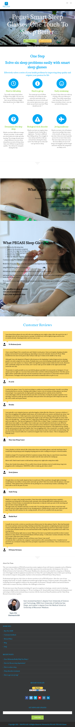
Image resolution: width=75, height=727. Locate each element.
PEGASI (52, 724)
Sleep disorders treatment (12, 671)
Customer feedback (10, 635)
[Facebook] (26, 697)
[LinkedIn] (48, 697)
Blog (5, 643)
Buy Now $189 (8, 631)
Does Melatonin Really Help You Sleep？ (16, 659)
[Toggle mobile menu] (71, 3)
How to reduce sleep (10, 667)
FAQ (5, 647)
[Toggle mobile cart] (67, 3)
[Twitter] (31, 697)
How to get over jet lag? (11, 675)
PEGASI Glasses (61, 724)
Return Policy (8, 639)
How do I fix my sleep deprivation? (14, 663)
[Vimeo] (35, 697)
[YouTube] (39, 697)
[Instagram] (44, 697)
